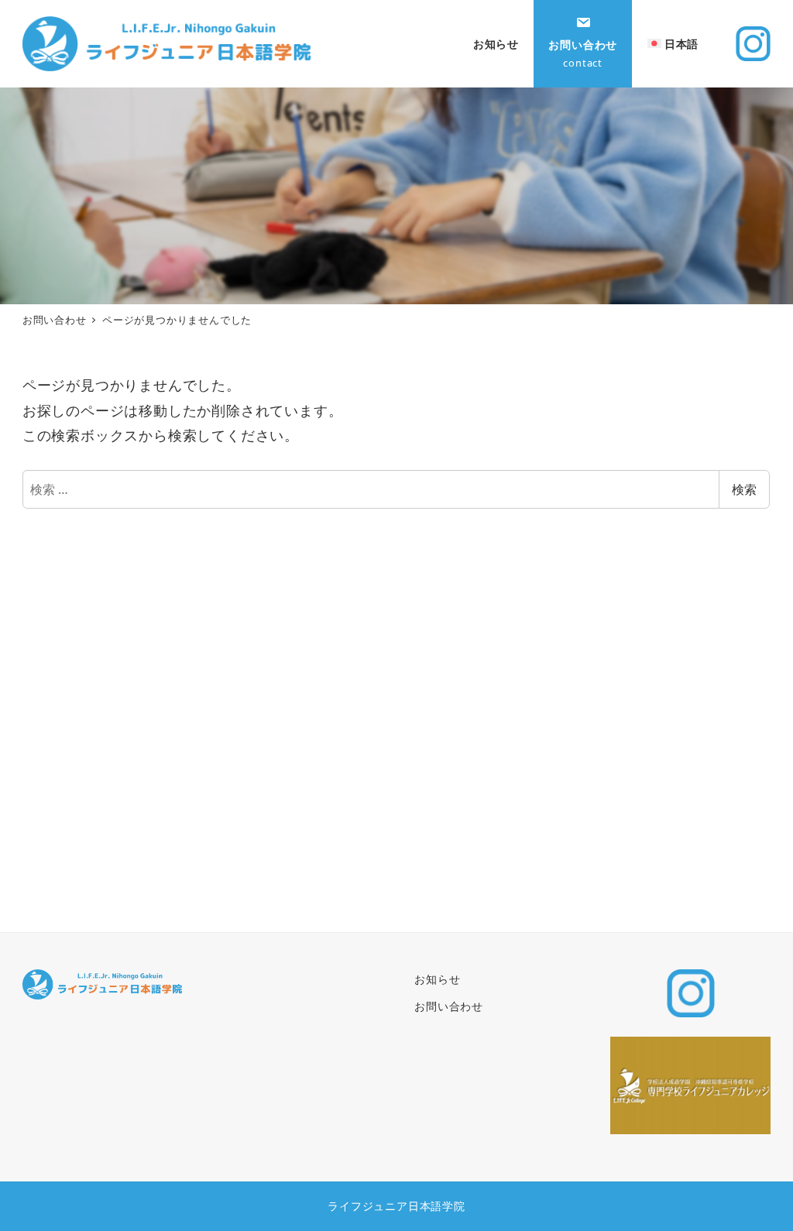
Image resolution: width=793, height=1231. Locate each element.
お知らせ (437, 979)
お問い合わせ (448, 1006)
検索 (744, 489)
